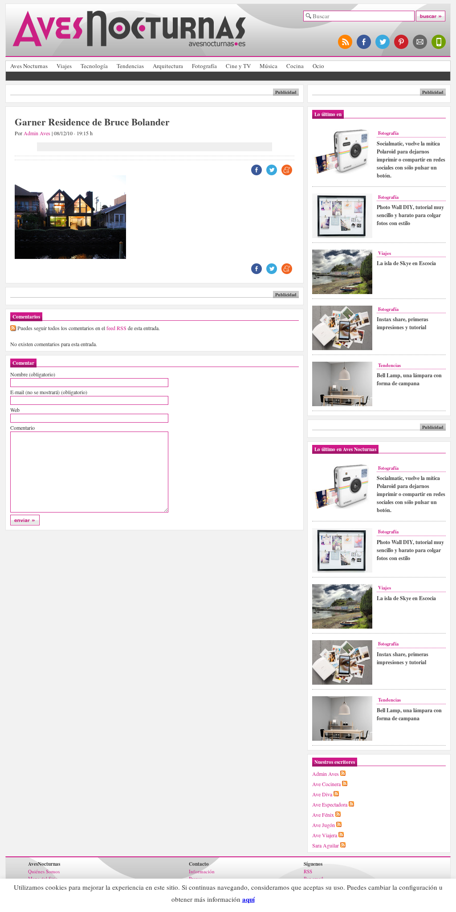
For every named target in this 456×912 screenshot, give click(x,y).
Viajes (64, 66)
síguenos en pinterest (401, 42)
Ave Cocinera (326, 783)
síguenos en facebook (364, 42)
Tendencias (130, 66)
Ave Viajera (324, 835)
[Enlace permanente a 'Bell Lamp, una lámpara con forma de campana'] (342, 404)
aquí (248, 899)
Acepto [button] (271, 900)
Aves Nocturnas (29, 66)
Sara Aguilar (325, 845)
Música (268, 66)
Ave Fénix (323, 814)
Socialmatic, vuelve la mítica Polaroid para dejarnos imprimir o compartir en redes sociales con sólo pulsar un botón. (411, 159)
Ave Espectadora (329, 804)
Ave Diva (322, 794)
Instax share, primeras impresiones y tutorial (402, 323)
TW (271, 170)
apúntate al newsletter (420, 42)
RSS (308, 871)
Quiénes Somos (44, 871)
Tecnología (94, 66)
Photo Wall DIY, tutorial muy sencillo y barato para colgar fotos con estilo (410, 215)
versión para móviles (439, 42)
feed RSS (116, 327)
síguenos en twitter (383, 42)
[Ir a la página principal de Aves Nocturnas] (129, 43)
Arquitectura (168, 66)
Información (202, 871)
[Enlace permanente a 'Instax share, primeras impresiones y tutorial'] (342, 348)
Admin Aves (37, 133)
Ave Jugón (323, 824)
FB (256, 170)
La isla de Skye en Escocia (406, 263)
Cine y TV (238, 66)
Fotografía (204, 66)
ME (286, 170)
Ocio (318, 66)
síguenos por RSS (345, 42)
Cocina (295, 66)
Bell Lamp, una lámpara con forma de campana (409, 379)
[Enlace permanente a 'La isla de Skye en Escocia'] (342, 292)
